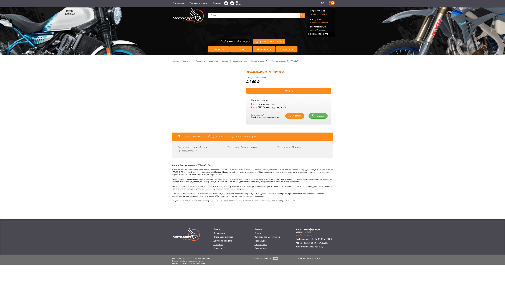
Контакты (217, 3)
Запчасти (219, 49)
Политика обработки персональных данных (188, 261)
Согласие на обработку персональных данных (189, 263)
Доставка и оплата (198, 3)
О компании (179, 3)
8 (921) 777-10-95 (317, 11)
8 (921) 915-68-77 (317, 20)
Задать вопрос (294, 116)
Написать (320, 116)
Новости (217, 248)
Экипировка (286, 49)
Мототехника (264, 49)
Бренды (258, 233)
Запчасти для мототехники (267, 237)
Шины (241, 49)
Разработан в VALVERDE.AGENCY (309, 258)
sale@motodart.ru (318, 27)
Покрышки (260, 241)
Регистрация (321, 30)
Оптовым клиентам (223, 237)
